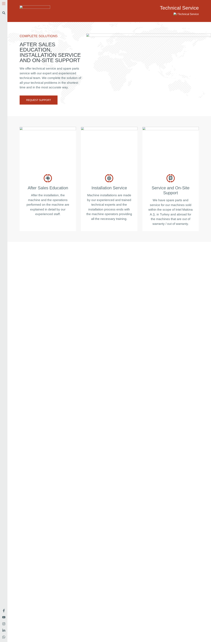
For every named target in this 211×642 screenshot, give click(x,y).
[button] (3, 13)
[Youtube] (3, 617)
